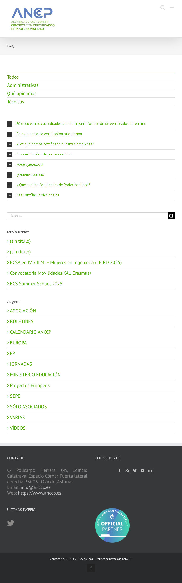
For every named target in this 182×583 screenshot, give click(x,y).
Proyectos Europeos (30, 385)
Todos (13, 77)
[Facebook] (120, 470)
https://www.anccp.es (39, 493)
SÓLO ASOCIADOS (28, 407)
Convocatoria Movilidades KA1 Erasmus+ (51, 273)
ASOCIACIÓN (23, 311)
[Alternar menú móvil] (172, 7)
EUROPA (18, 343)
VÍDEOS (18, 428)
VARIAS (17, 417)
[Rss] (127, 470)
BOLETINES (21, 321)
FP (12, 353)
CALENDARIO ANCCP (30, 332)
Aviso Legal (87, 558)
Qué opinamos (21, 93)
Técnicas (15, 102)
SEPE (15, 396)
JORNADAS (21, 364)
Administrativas (22, 85)
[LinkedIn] (150, 470)
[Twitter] (135, 470)
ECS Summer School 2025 (36, 284)
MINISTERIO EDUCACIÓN (35, 375)
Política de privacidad (108, 558)
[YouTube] (142, 470)
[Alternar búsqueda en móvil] (162, 7)
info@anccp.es (35, 487)
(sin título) (20, 241)
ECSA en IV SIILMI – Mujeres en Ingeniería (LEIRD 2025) (66, 262)
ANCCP (127, 558)
